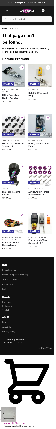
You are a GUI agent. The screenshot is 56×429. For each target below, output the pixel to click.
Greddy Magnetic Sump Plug (39, 145)
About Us (6, 327)
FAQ (4, 289)
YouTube (6, 310)
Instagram (7, 306)
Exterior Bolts (35, 189)
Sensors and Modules (38, 237)
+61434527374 (13, 3)
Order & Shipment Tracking (15, 274)
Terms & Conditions (11, 279)
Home (4, 28)
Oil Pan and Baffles (37, 140)
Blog (4, 322)
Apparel (6, 189)
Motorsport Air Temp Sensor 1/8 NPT (37, 241)
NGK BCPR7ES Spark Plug (38, 94)
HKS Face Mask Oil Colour (11, 193)
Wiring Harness (9, 239)
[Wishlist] (21, 67)
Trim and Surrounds (11, 140)
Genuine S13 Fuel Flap (14, 423)
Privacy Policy (8, 331)
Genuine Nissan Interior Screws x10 (13, 145)
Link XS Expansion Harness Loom (11, 243)
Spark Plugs (34, 90)
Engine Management (11, 237)
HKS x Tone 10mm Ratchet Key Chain (10, 96)
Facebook (7, 302)
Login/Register (9, 270)
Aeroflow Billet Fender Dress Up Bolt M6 (38, 193)
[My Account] (43, 11)
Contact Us (7, 284)
